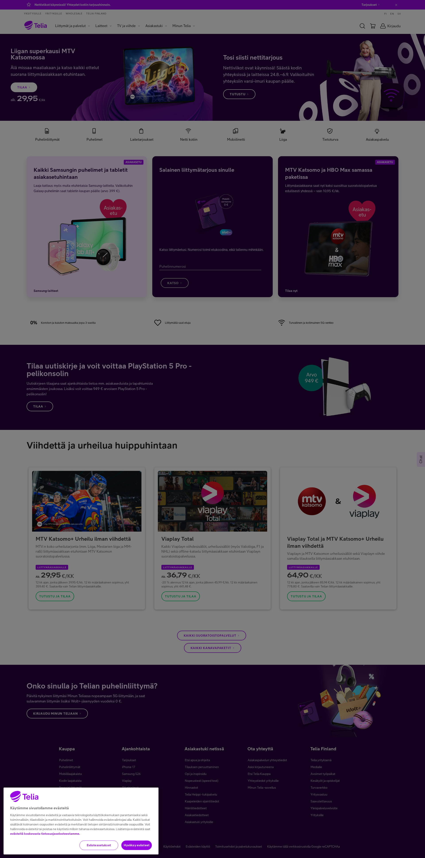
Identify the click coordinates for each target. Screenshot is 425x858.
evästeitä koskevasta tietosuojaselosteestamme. (45, 833)
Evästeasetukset (99, 845)
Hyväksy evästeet (136, 845)
